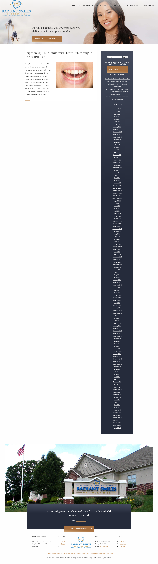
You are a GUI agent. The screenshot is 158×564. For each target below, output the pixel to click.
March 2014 (117, 410)
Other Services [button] (132, 5)
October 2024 (117, 165)
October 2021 (117, 249)
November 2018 (117, 298)
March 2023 (117, 213)
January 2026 (117, 127)
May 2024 (117, 178)
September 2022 (117, 229)
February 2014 (117, 412)
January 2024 (117, 188)
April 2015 (117, 377)
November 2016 (117, 331)
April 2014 (117, 407)
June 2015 (117, 372)
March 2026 (117, 122)
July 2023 (117, 203)
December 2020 (117, 257)
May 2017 (117, 318)
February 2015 (117, 382)
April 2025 (117, 150)
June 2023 (117, 206)
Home (74, 5)
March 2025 (117, 152)
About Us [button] (81, 5)
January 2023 (117, 218)
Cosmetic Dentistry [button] (94, 5)
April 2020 (117, 277)
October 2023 (117, 196)
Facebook (63, 541)
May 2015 (117, 374)
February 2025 (117, 155)
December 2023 (117, 190)
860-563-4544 (149, 5)
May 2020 (117, 275)
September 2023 (117, 198)
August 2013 (117, 428)
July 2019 (117, 287)
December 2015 (117, 356)
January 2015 (117, 384)
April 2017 (117, 321)
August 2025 (117, 139)
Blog (88, 553)
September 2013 (117, 425)
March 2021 (117, 254)
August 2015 (117, 366)
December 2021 (117, 247)
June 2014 (117, 402)
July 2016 (117, 341)
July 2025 (117, 142)
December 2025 (117, 129)
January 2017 (117, 326)
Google (63, 544)
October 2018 (117, 300)
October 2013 (117, 423)
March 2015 (117, 379)
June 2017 (117, 315)
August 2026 (117, 109)
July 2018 (117, 303)
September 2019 (117, 285)
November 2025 (117, 132)
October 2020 (117, 262)
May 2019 (117, 292)
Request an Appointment (45, 38)
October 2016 (117, 333)
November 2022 (117, 224)
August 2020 (117, 267)
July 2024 (117, 173)
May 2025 (117, 147)
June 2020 (117, 272)
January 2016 (117, 354)
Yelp (62, 546)
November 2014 (117, 389)
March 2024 (117, 183)
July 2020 (117, 270)
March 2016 (117, 349)
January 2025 (117, 157)
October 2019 (117, 282)
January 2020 (117, 280)
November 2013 (117, 420)
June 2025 (117, 145)
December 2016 (117, 328)
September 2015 (117, 364)
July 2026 (117, 111)
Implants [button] (107, 5)
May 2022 (117, 239)
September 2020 (117, 264)
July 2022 (117, 234)
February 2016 (117, 351)
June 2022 (117, 236)
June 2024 (117, 175)
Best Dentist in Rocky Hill (55, 553)
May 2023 (117, 208)
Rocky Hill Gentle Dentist (98, 553)
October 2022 (117, 226)
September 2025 (117, 137)
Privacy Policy (81, 553)
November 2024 (117, 162)
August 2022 (117, 231)
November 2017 (117, 310)
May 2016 (117, 344)
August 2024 (117, 170)
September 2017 (117, 313)
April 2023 (117, 211)
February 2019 (117, 295)
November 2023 (117, 193)
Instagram (123, 544)
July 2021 (117, 252)
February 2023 (117, 216)
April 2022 (117, 241)
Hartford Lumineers (69, 553)
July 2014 (117, 400)
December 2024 (117, 160)
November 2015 (117, 359)
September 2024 (117, 167)
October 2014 (117, 392)
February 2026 (117, 124)
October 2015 (117, 361)
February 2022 (117, 244)
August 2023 (117, 201)
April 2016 (117, 346)
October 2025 (117, 134)
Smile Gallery (118, 5)
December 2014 (117, 387)
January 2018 (117, 308)
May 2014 (117, 405)
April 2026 (117, 119)
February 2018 (117, 305)
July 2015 (117, 369)
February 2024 (117, 185)
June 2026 (117, 114)
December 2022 (117, 221)
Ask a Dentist (114, 69)
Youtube (122, 546)
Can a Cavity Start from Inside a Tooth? (117, 89)
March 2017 (117, 323)
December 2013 (117, 417)
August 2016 (117, 338)
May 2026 (117, 116)
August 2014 (117, 397)
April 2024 (117, 180)
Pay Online (110, 553)
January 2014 (117, 415)
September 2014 (117, 395)
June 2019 (117, 290)
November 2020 (117, 259)
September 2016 (117, 336)
